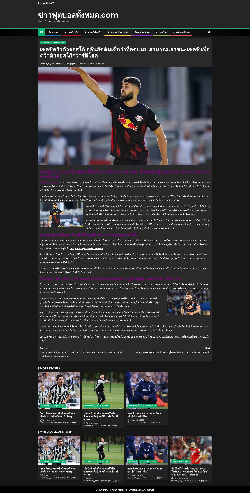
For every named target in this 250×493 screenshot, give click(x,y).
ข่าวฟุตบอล (53, 32)
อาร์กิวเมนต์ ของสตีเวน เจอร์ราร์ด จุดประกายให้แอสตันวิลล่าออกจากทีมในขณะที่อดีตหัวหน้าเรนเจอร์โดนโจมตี (81, 352)
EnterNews (134, 489)
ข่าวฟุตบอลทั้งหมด (181, 32)
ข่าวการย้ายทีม (71, 32)
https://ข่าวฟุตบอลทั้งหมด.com (86, 248)
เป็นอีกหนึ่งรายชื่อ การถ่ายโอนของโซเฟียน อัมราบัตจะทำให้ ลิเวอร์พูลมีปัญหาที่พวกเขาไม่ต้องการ (189, 471)
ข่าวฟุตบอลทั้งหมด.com (78, 15)
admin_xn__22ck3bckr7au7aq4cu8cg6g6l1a (59, 64)
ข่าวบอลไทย (161, 32)
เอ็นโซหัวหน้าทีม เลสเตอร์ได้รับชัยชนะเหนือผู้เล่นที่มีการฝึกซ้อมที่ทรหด (101, 416)
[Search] (209, 32)
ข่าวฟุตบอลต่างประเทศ (117, 32)
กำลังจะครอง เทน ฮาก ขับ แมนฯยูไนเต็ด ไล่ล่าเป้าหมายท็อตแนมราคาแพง (173, 350)
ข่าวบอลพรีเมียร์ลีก (92, 32)
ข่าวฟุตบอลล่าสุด (142, 32)
